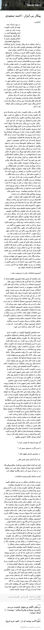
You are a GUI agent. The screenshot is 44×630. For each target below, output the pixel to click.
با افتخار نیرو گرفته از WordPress (31, 627)
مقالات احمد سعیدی (35, 599)
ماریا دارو (23, 597)
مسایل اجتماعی (12, 597)
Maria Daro (34, 5)
